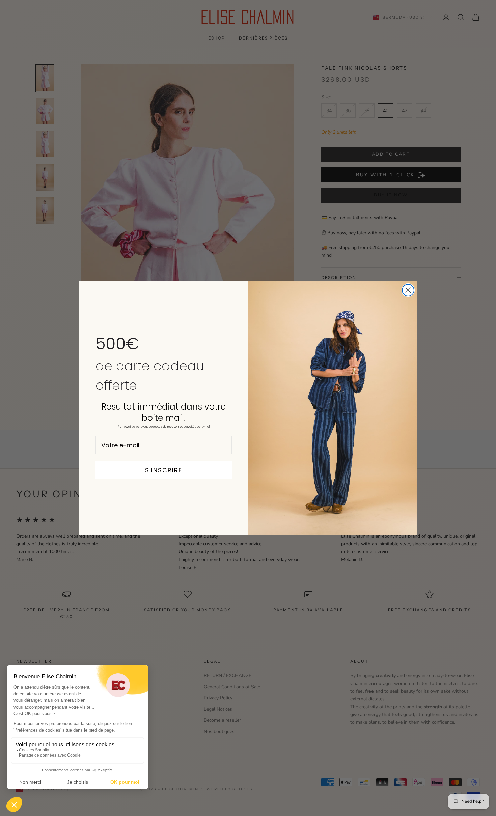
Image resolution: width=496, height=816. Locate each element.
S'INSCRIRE (163, 470)
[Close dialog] (408, 290)
